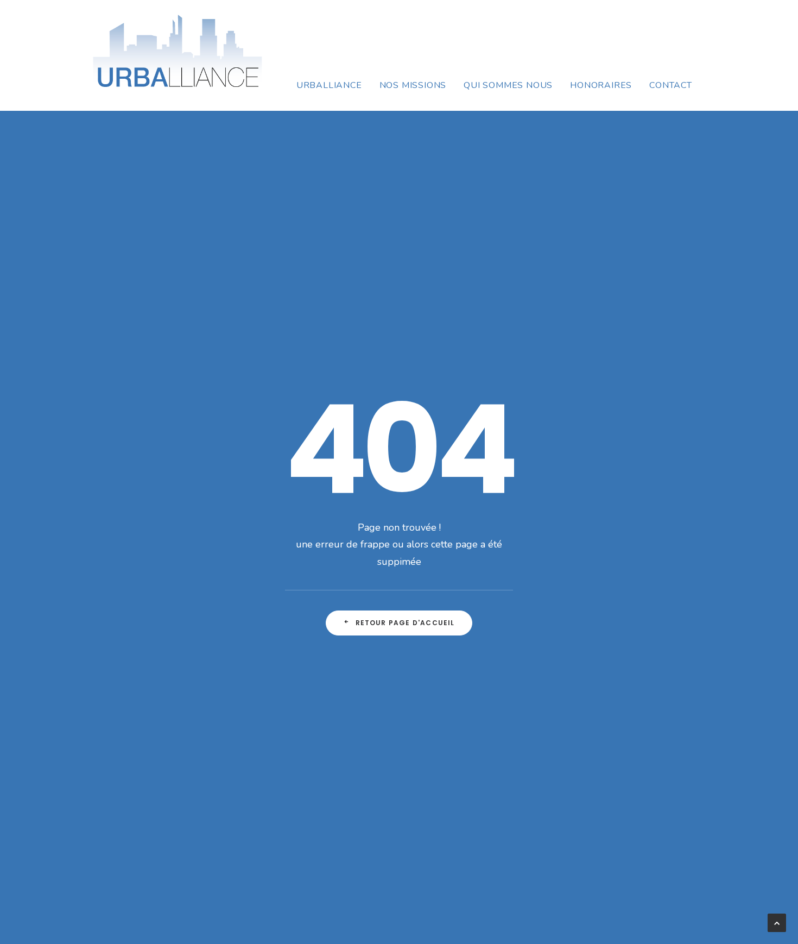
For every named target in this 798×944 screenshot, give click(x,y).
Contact (670, 85)
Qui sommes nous (508, 85)
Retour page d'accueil (405, 622)
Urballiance (329, 85)
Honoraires (601, 85)
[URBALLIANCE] (177, 55)
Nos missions (413, 85)
